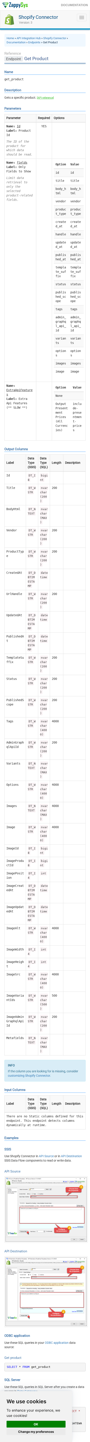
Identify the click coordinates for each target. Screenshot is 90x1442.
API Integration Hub (29, 38)
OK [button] (36, 1424)
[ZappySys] (15, 5)
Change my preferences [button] (36, 1431)
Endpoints (34, 42)
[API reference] (45, 97)
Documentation (16, 42)
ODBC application (57, 1342)
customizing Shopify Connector (29, 1075)
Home (10, 38)
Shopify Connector (38, 17)
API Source (46, 1156)
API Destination (71, 1156)
